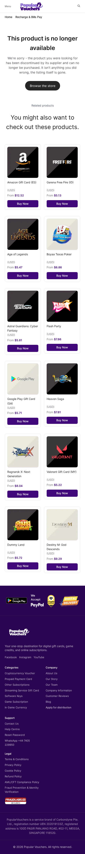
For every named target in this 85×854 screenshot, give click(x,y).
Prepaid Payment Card (18, 679)
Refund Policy (13, 776)
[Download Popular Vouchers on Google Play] (16, 600)
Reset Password (15, 734)
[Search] (78, 5)
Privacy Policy (13, 764)
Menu (8, 6)
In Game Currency (16, 707)
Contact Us (12, 723)
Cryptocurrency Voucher (20, 673)
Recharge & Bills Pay (28, 17)
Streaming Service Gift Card (22, 690)
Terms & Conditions (17, 759)
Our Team (52, 684)
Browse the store (42, 86)
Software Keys (14, 696)
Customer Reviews (57, 696)
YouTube (39, 657)
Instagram (25, 657)
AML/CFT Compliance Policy (22, 782)
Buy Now (23, 203)
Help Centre (12, 729)
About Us (51, 673)
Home (8, 17)
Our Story (52, 679)
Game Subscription (16, 701)
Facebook (11, 657)
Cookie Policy (13, 770)
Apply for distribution (58, 707)
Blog (48, 701)
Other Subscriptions (17, 684)
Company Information (59, 690)
